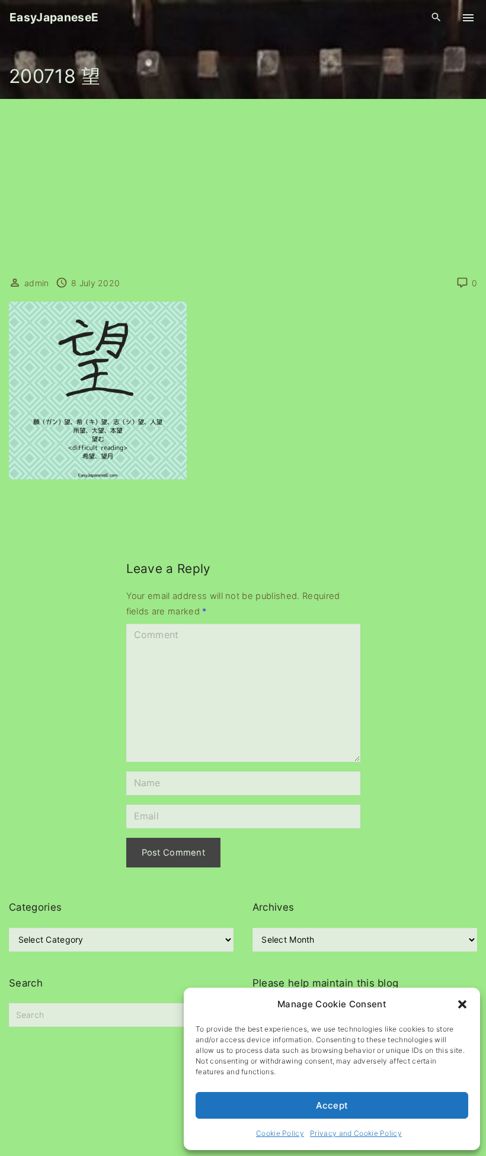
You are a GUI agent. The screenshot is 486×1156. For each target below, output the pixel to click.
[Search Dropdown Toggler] (436, 17)
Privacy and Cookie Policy (356, 1133)
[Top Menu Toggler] (468, 18)
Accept (332, 1105)
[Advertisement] (243, 188)
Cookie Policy (280, 1133)
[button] (462, 1004)
